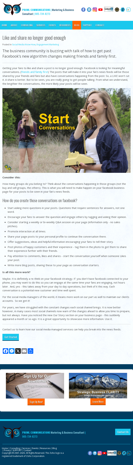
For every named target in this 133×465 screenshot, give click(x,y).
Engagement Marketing (48, 44)
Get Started (11, 337)
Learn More (98, 401)
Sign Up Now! (36, 402)
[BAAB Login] (124, 452)
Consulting (27, 25)
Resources (64, 25)
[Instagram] (99, 452)
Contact (99, 25)
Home (4, 25)
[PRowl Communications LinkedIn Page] (112, 452)
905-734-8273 (42, 14)
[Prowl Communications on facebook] (90, 452)
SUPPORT (87, 25)
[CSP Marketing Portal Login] (119, 452)
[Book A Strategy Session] (129, 452)
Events (52, 25)
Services (40, 25)
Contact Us (122, 432)
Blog (76, 25)
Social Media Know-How (24, 44)
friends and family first (34, 72)
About (14, 25)
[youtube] (104, 452)
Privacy (7, 450)
